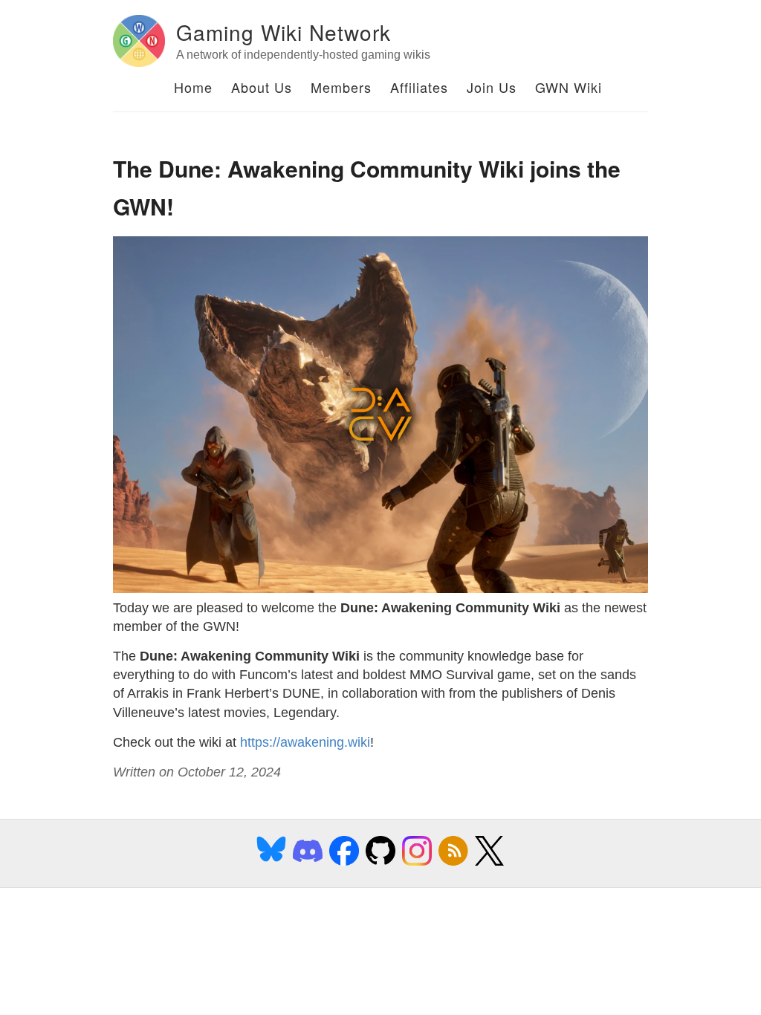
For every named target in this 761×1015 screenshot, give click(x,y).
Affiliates (419, 87)
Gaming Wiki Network (283, 32)
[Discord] (307, 862)
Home (193, 87)
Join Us (491, 87)
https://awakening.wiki (305, 742)
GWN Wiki (568, 87)
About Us (261, 87)
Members (341, 87)
